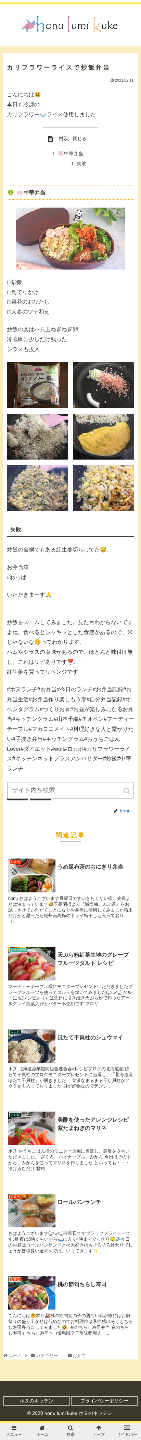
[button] (127, 790)
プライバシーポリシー (104, 1401)
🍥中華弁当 (70, 153)
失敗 (81, 163)
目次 (63, 138)
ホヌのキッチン (36, 1401)
